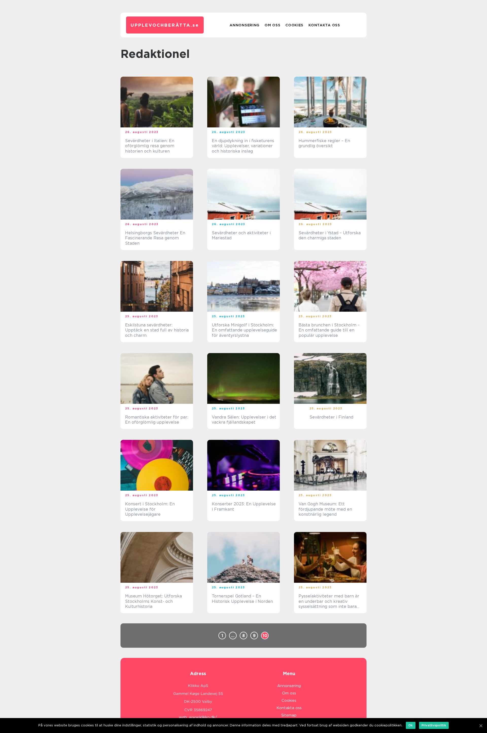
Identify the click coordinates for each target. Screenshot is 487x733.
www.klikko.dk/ (203, 717)
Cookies (294, 25)
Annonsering (244, 25)
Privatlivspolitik (434, 725)
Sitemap (289, 715)
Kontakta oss (324, 25)
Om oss (272, 25)
